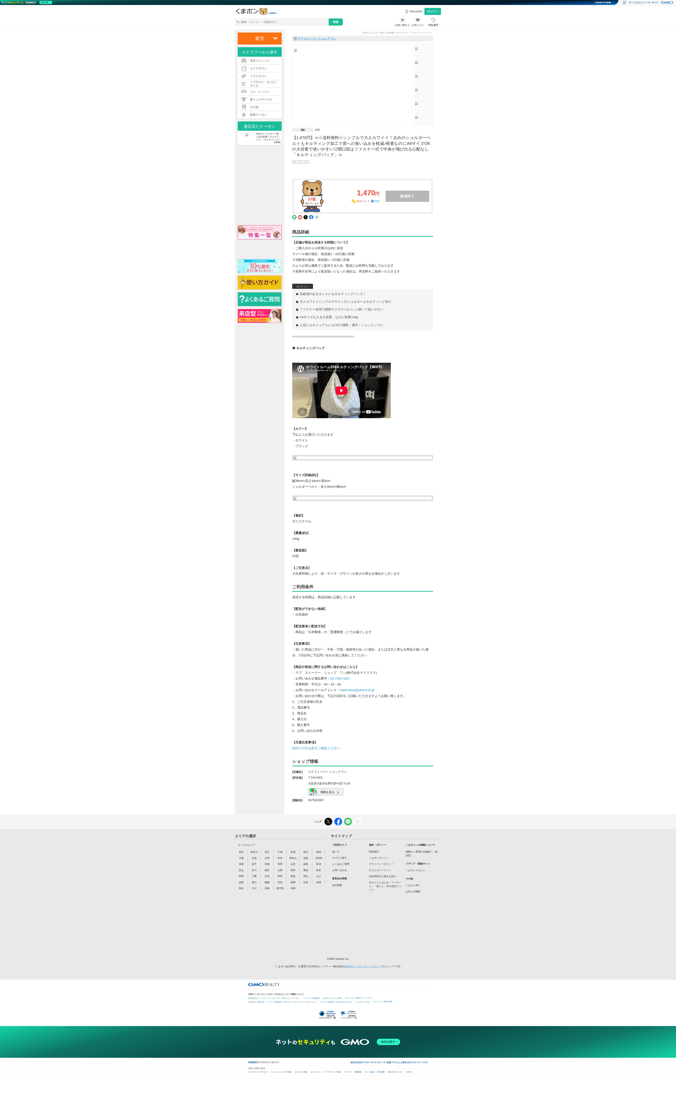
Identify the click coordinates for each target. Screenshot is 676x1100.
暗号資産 (380, 1072)
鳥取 (280, 876)
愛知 (305, 870)
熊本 (241, 888)
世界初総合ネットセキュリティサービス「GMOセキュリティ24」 (274, 998)
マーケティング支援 (332, 1072)
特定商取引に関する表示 (382, 876)
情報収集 (358, 1072)
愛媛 (267, 882)
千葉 (280, 852)
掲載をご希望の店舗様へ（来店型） (422, 853)
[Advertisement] (359, 924)
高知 (280, 882)
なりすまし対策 (363, 1002)
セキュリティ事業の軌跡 (382, 1001)
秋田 (280, 864)
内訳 (377, 201)
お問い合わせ (339, 870)
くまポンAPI (412, 885)
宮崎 (267, 888)
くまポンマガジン (415, 870)
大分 (254, 888)
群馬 (318, 852)
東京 (241, 852)
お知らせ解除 (413, 891)
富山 (241, 870)
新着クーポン (258, 114)
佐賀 (305, 882)
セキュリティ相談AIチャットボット (359, 998)
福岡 (292, 882)
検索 (336, 21)
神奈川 (254, 852)
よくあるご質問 (340, 864)
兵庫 (267, 858)
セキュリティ (316, 1072)
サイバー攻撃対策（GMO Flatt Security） (336, 1002)
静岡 (241, 876)
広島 (267, 876)
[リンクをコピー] (358, 821)
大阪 (241, 858)
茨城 (292, 852)
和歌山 (293, 858)
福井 (267, 870)
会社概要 (337, 885)
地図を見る (327, 792)
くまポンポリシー (379, 857)
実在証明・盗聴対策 (256, 1002)
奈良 (280, 858)
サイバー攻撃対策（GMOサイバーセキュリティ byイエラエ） (292, 1002)
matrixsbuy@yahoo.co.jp (357, 690)
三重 (254, 876)
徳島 (241, 882)
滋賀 (305, 858)
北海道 (318, 858)
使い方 (336, 851)
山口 (318, 876)
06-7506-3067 (340, 678)
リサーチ (347, 1072)
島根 (292, 876)
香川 (254, 882)
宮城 (267, 864)
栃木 (305, 852)
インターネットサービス (258, 1072)
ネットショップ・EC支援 (281, 1072)
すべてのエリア (246, 845)
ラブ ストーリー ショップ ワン (316, 38)
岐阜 (318, 870)
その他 (408, 1072)
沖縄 (292, 888)
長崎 (318, 882)
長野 (292, 870)
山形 (292, 864)
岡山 (305, 876)
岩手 (254, 864)
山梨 (280, 870)
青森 (241, 864)
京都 (254, 858)
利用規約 (374, 851)
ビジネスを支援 (301, 1072)
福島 (305, 864)
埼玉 (267, 852)
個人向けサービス (395, 1072)
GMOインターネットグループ (364, 966)
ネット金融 (369, 1072)
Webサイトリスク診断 (332, 998)
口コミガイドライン (380, 870)
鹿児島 (280, 888)
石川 (254, 870)
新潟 (318, 864)
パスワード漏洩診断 (312, 998)
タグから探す (339, 857)
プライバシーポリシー (381, 864)
